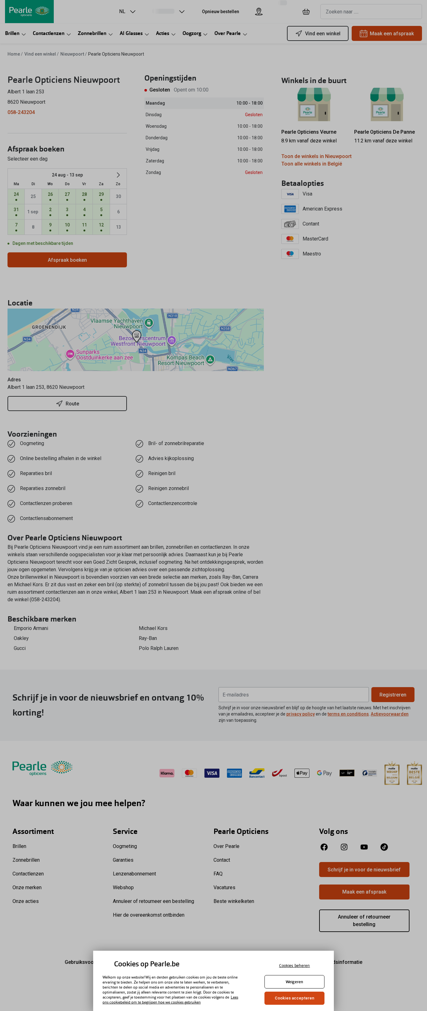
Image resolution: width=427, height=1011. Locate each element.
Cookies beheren (294, 965)
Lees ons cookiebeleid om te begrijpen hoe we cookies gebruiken (170, 1000)
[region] (213, 981)
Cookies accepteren (294, 998)
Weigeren (294, 981)
